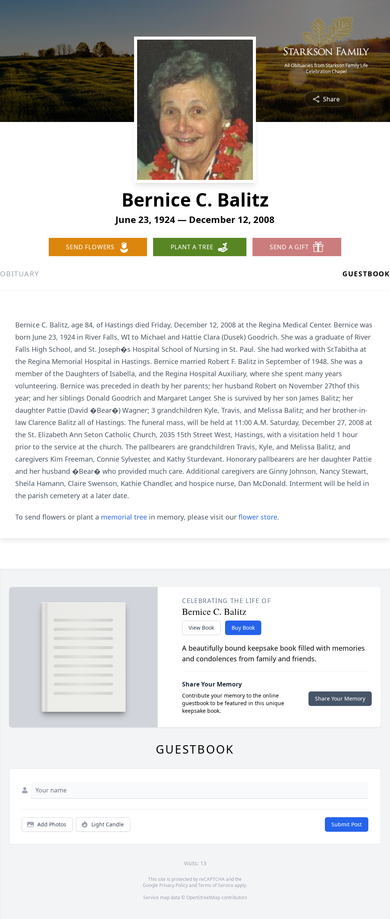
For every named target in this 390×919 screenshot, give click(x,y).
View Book (201, 627)
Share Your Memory (340, 698)
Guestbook (366, 273)
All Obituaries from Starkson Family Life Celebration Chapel (326, 69)
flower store (257, 516)
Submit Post (346, 824)
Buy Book (243, 627)
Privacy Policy (173, 885)
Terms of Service (215, 885)
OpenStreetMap (203, 897)
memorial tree (124, 516)
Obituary (19, 273)
